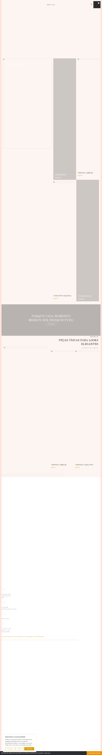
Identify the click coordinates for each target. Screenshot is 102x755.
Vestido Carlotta (84, 465)
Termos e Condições (17, 636)
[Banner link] (27, 103)
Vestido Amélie (85, 173)
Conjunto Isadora (62, 296)
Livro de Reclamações (39, 636)
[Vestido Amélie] (88, 114)
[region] (19, 743)
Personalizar (10, 748)
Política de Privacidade (5, 636)
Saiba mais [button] (47, 753)
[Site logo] (51, 4)
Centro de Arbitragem (27, 636)
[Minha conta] (88, 4)
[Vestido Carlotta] (86, 406)
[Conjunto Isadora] (64, 237)
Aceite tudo (29, 748)
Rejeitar (20, 748)
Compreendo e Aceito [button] (94, 753)
